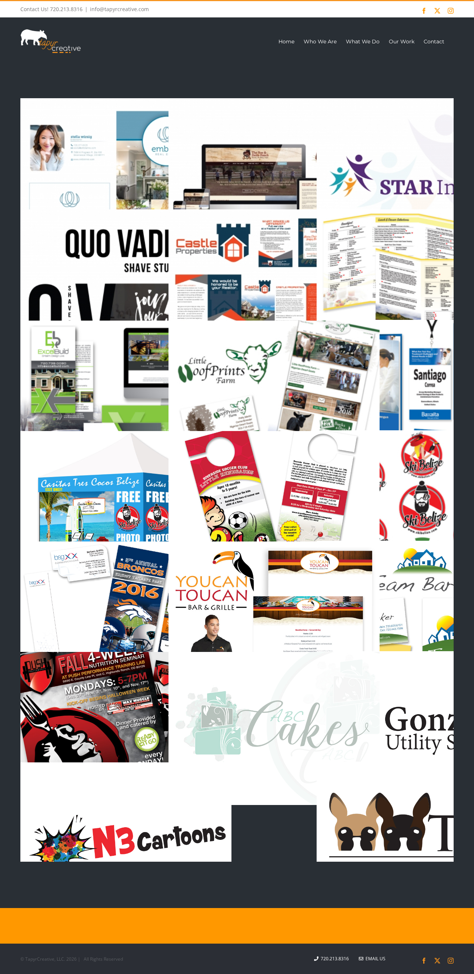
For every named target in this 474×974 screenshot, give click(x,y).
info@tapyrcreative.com (119, 9)
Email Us (374, 958)
